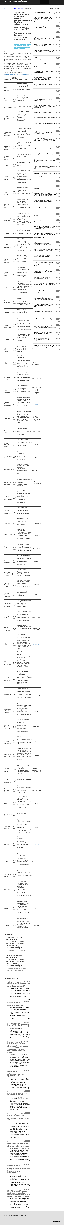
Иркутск (16, 48)
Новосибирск (26, 47)
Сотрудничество (18, 47)
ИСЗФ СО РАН (22, 45)
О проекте (56, 1221)
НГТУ (27, 45)
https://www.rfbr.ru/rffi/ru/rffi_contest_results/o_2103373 (19, 74)
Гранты (51, 2)
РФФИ (28, 44)
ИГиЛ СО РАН (23, 44)
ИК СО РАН (16, 44)
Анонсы (57, 2)
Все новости (44, 2)
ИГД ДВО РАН (36, 644)
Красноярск (22, 48)
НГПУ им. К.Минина (36, 403)
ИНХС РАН (36, 844)
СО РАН (15, 45)
